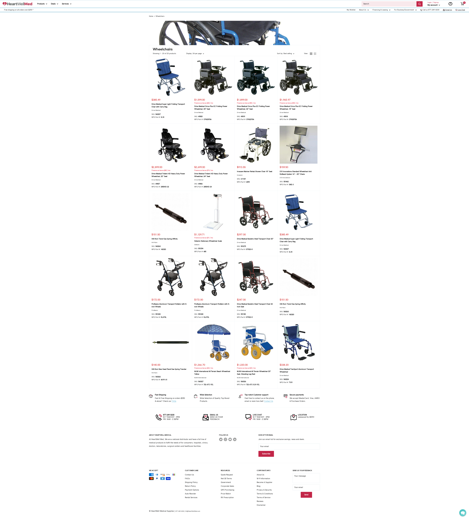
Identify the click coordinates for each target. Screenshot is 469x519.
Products (41, 4)
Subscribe (266, 454)
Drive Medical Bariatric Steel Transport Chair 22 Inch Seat (255, 305)
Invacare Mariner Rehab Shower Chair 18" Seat (254, 171)
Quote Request (227, 475)
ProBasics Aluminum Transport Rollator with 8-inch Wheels (169, 305)
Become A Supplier (264, 482)
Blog (258, 486)
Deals (53, 4)
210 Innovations (285, 177)
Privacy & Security (264, 490)
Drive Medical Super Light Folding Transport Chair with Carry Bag (168, 105)
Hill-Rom (154, 242)
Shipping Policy (191, 482)
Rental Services (191, 497)
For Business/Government (404, 10)
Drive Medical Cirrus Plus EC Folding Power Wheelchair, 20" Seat (210, 108)
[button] (462, 512)
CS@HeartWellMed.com (192, 511)
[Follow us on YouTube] (230, 439)
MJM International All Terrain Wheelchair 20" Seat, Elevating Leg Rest (254, 373)
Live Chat (461, 10)
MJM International (200, 377)
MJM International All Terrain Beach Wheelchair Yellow (212, 373)
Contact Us (268, 401)
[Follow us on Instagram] (225, 439)
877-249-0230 (168, 415)
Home (151, 16)
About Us (362, 10)
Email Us (448, 10)
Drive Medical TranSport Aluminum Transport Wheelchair (297, 370)
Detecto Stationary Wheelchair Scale (208, 241)
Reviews (260, 501)
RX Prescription (227, 497)
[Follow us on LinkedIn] (234, 439)
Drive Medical (156, 110)
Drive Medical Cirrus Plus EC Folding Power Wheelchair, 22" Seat (253, 108)
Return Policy (190, 486)
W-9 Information (263, 479)
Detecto (196, 244)
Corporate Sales (227, 486)
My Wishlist (351, 10)
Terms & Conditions (265, 494)
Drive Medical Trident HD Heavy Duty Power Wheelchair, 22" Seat (168, 175)
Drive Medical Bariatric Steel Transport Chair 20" (255, 239)
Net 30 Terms (226, 479)
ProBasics (155, 310)
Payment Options (192, 490)
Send (306, 495)
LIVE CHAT (257, 415)
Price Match (226, 494)
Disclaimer (261, 505)
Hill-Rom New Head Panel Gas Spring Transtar (169, 369)
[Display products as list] (315, 54)
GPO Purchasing (227, 490)
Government (226, 482)
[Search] (419, 4)
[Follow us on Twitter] (221, 439)
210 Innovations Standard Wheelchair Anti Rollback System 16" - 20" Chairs (296, 173)
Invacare (239, 175)
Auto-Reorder (190, 494)
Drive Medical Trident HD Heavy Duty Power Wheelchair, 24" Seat (211, 175)
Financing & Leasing (380, 10)
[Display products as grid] (311, 54)
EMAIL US (214, 415)
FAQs (174, 401)
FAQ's (187, 479)
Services (65, 4)
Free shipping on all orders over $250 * (18, 10)
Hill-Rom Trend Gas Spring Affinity (165, 239)
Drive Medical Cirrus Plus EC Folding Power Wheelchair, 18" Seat (296, 108)
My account (432, 5)
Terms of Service (263, 497)
